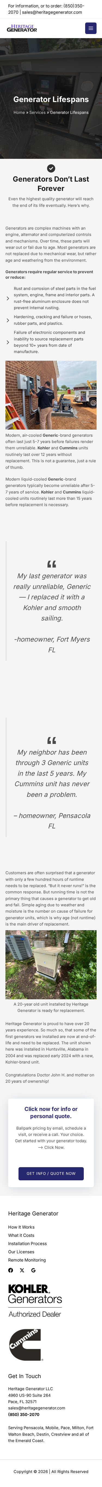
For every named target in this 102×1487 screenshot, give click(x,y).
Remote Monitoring (27, 1260)
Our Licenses (21, 1251)
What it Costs (21, 1235)
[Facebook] (10, 1270)
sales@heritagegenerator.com (52, 12)
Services (37, 112)
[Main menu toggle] (91, 28)
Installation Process (27, 1243)
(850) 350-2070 (23, 1414)
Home (19, 112)
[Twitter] (22, 1270)
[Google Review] (33, 1270)
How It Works (21, 1227)
